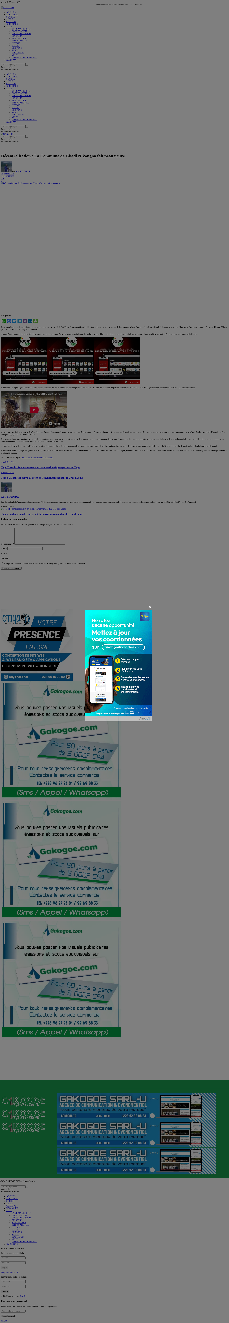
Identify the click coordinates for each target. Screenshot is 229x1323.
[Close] (150, 607)
